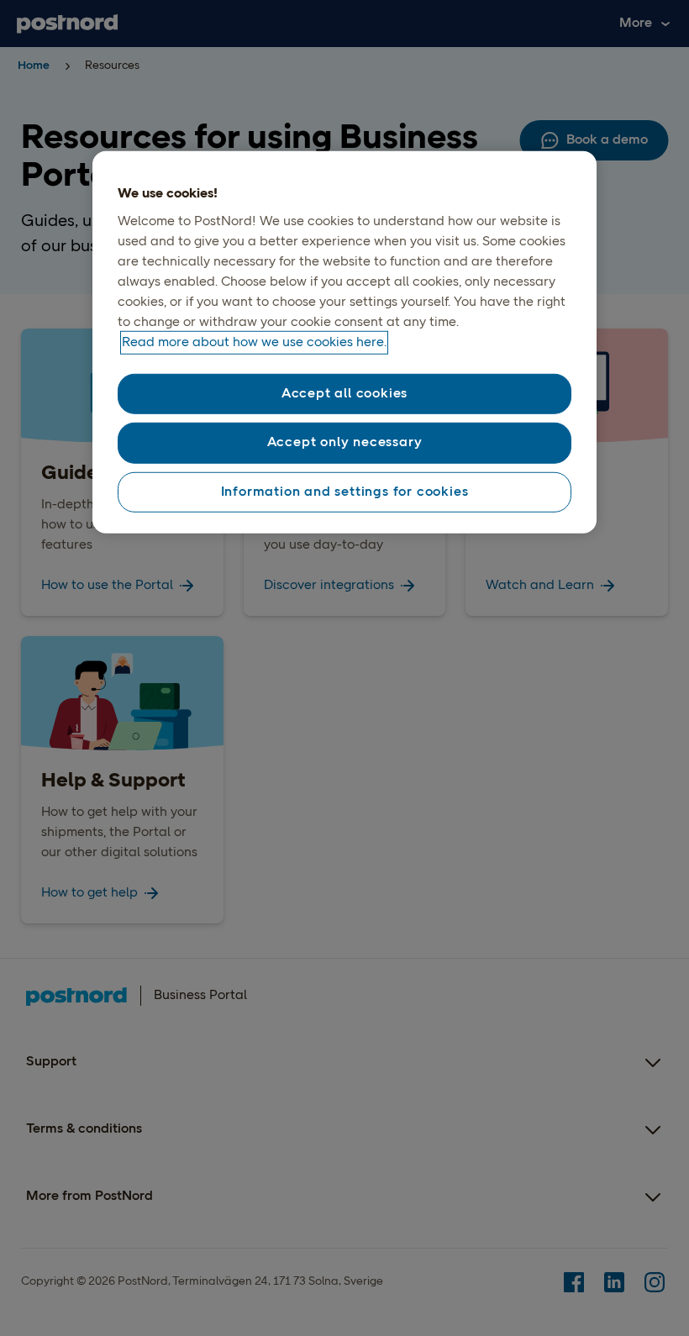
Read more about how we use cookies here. (254, 343)
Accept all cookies (344, 394)
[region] (344, 342)
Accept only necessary (345, 443)
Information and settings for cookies (345, 491)
